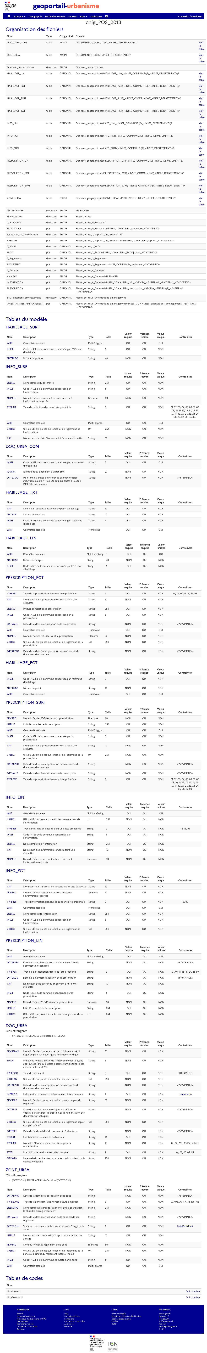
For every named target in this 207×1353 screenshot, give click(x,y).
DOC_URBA (16, 1025)
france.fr (162, 1324)
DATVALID (12, 624)
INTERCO (12, 1094)
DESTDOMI (13, 1226)
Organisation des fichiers (35, 29)
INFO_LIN (15, 797)
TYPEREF (11, 1143)
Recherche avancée (55, 16)
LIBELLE (11, 382)
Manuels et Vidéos (72, 1316)
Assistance (68, 1324)
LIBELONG (12, 1207)
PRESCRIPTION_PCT (25, 577)
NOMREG (12, 1100)
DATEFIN (12, 1131)
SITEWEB (12, 1158)
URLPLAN (12, 1079)
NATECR (11, 514)
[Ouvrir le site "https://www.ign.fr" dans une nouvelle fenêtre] (113, 1350)
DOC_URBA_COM (22, 446)
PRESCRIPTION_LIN (24, 940)
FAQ (66, 1314)
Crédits (115, 1321)
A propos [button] (19, 16)
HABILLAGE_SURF (22, 327)
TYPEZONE (13, 1201)
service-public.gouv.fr (168, 1326)
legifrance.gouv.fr (166, 1321)
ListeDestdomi (185, 1226)
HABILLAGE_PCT (22, 662)
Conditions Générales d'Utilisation (126, 1316)
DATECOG (12, 477)
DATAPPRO (13, 651)
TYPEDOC (12, 1073)
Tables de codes (24, 1278)
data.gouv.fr (164, 1316)
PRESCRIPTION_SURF (26, 702)
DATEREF (12, 1109)
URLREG (11, 1122)
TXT (9, 438)
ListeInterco (185, 1094)
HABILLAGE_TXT (22, 492)
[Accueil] (66, 6)
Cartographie (35, 16)
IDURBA (11, 471)
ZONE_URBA (17, 1169)
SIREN (10, 1060)
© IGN (161, 1329)
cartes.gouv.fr (164, 1314)
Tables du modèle (26, 319)
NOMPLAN (13, 1051)
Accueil (20, 1314)
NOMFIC (11, 398)
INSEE (10, 349)
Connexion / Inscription (190, 16)
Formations (69, 1319)
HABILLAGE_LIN (21, 538)
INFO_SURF (16, 366)
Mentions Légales (119, 1314)
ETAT (9, 1152)
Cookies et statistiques (121, 1319)
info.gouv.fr (164, 1319)
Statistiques (96, 16)
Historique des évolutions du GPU (31, 1319)
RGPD (114, 1324)
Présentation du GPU (26, 1316)
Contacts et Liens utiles (74, 1321)
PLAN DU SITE (23, 1309)
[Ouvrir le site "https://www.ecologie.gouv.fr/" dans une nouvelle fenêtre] (97, 1350)
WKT (9, 343)
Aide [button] (82, 16)
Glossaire (68, 1326)
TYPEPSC (12, 593)
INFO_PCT (15, 870)
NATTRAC (12, 358)
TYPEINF (11, 407)
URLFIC (11, 429)
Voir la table (193, 1291)
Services (72, 16)
